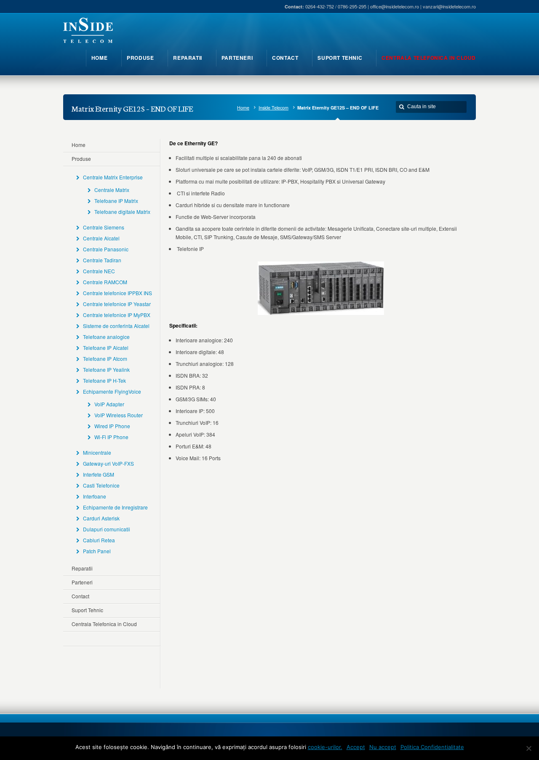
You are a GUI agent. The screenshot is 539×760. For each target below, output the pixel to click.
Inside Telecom (273, 107)
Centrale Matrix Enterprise (113, 177)
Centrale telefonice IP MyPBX (116, 314)
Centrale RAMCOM (105, 281)
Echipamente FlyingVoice (112, 391)
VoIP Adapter (109, 404)
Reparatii (82, 568)
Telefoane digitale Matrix (122, 211)
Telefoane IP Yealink (106, 369)
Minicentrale (97, 452)
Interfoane (94, 496)
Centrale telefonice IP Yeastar (117, 303)
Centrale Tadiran (102, 260)
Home (243, 107)
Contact (80, 596)
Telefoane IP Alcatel (105, 347)
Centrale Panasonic (105, 249)
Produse (81, 158)
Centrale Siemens (103, 227)
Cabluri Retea (99, 540)
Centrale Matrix (111, 189)
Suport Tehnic (87, 609)
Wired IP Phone (112, 425)
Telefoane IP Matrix (116, 200)
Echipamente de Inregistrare (115, 507)
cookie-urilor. (325, 747)
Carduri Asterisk (101, 518)
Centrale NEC (99, 271)
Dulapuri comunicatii (106, 529)
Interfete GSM (98, 474)
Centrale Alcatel (101, 238)
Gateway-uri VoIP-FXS (108, 463)
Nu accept (382, 747)
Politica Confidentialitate (432, 747)
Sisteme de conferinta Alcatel (116, 325)
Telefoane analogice (106, 336)
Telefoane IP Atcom (105, 358)
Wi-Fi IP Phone (111, 436)
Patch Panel (97, 551)
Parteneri (82, 582)
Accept (356, 747)
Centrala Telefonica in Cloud (104, 623)
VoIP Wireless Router (118, 415)
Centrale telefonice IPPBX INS (117, 292)
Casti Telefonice (101, 485)
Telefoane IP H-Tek (104, 380)
